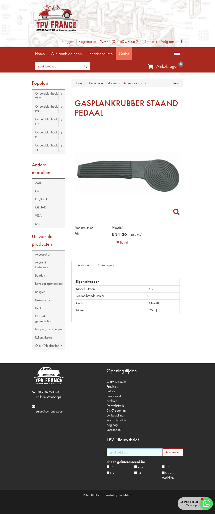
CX (37, 191)
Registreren (87, 41)
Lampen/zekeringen (48, 329)
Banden (40, 275)
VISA (38, 215)
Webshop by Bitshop (118, 495)
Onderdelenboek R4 (46, 134)
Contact (151, 41)
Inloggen (68, 41)
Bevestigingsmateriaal (49, 283)
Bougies (40, 292)
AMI (38, 183)
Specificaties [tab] (83, 265)
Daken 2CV (42, 300)
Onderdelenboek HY (46, 121)
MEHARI (41, 207)
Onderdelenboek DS (46, 108)
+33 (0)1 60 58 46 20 (122, 41)
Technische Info (100, 53)
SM (37, 223)
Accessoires (43, 254)
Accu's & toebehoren (42, 264)
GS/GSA (41, 199)
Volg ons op (173, 41)
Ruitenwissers (43, 337)
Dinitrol (39, 308)
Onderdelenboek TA (46, 147)
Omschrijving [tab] (106, 265)
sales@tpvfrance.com (49, 411)
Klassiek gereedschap (43, 318)
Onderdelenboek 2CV (46, 95)
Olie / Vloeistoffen (47, 345)
